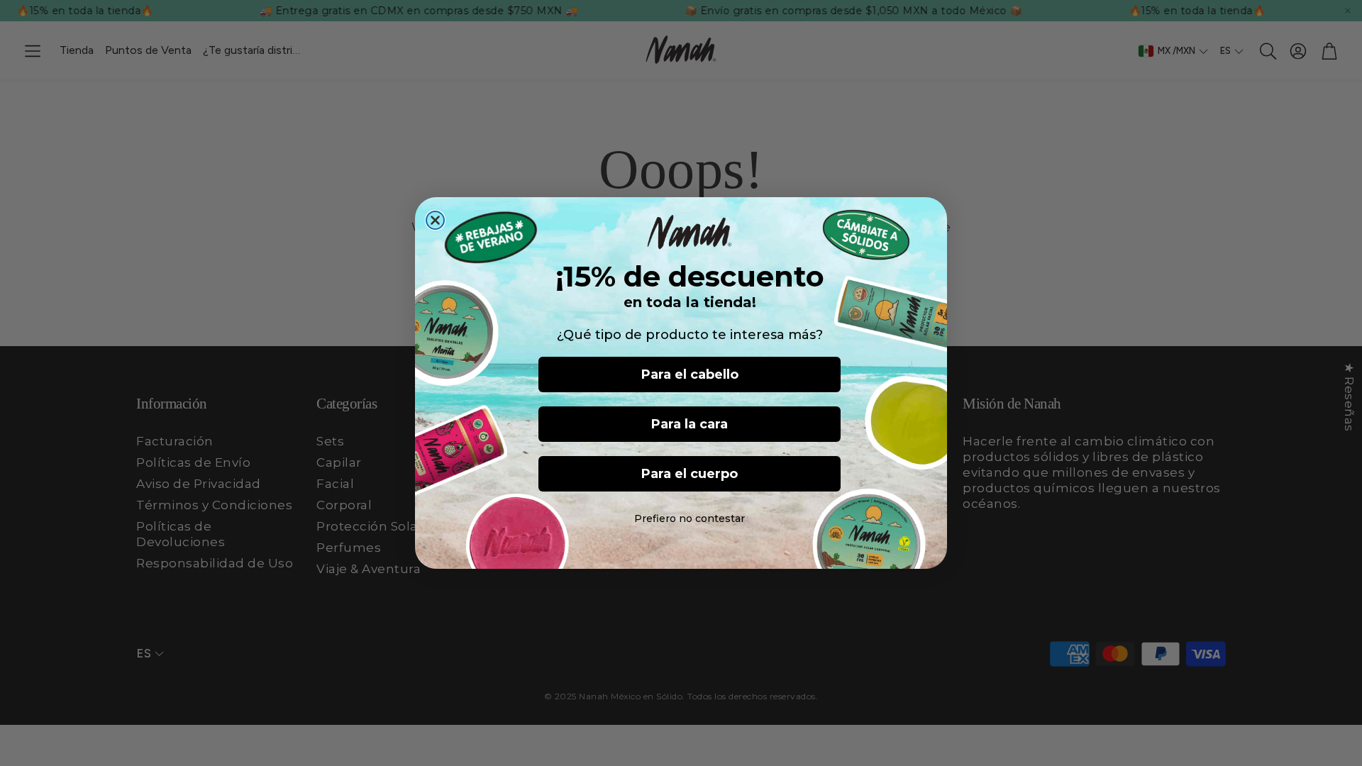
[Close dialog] (435, 220)
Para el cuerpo (689, 474)
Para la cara (689, 424)
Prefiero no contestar (689, 518)
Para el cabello (689, 374)
